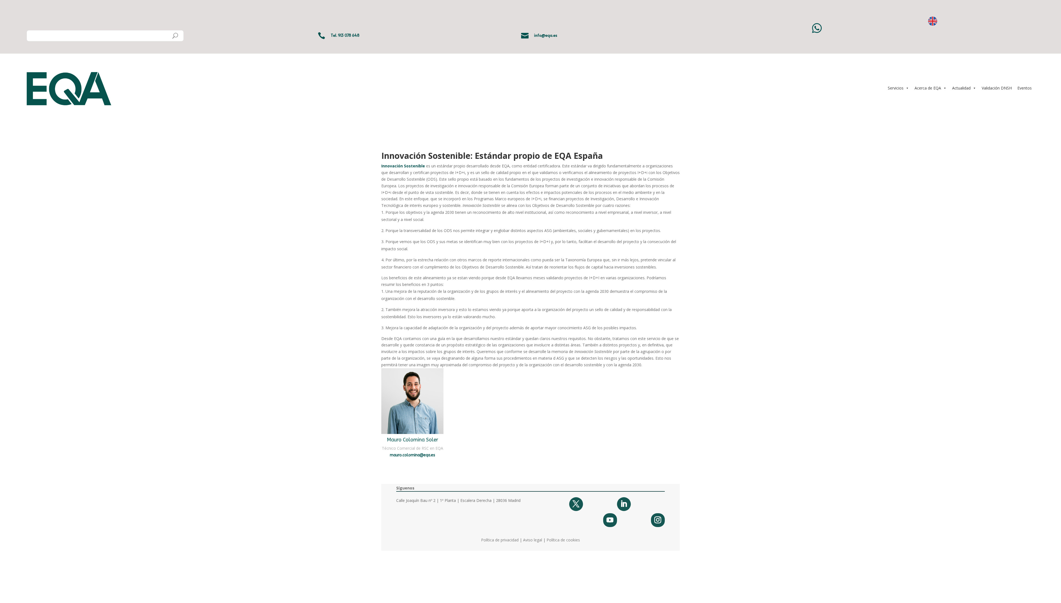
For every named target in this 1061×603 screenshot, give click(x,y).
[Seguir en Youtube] (610, 520)
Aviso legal (532, 540)
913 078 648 (348, 35)
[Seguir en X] (576, 504)
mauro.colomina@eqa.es (412, 455)
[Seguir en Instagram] (658, 520)
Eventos (1024, 88)
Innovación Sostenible (403, 165)
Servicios (896, 88)
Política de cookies (563, 540)
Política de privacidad (500, 540)
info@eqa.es (545, 35)
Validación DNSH (997, 88)
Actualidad (961, 88)
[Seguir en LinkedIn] (624, 504)
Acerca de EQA (928, 88)
